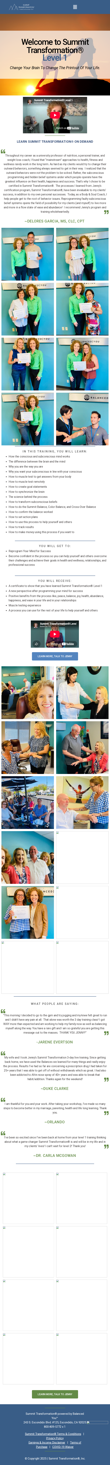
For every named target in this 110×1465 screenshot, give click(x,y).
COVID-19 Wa (60, 1447)
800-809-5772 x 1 (55, 1426)
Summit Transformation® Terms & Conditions (53, 1434)
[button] (75, 7)
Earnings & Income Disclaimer (47, 1442)
